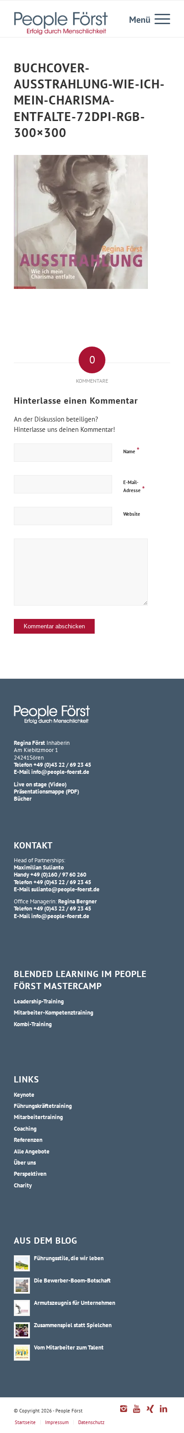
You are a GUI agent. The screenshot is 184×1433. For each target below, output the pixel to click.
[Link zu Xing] (150, 1413)
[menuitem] (158, 18)
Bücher (23, 798)
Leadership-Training (39, 1001)
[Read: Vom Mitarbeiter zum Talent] (22, 1353)
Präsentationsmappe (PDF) (46, 791)
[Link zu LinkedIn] (163, 1413)
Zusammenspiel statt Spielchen (73, 1325)
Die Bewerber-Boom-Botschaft (72, 1280)
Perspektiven (30, 1173)
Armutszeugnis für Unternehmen (74, 1302)
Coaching (25, 1128)
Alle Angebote (32, 1151)
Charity (23, 1185)
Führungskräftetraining (43, 1105)
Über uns (25, 1162)
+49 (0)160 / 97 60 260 (58, 874)
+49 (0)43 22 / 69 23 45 (62, 764)
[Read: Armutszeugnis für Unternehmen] (22, 1308)
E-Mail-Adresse (134, 486)
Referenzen (28, 1139)
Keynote (24, 1094)
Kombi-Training (33, 1024)
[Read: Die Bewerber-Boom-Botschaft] (22, 1286)
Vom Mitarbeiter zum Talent (69, 1347)
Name (131, 450)
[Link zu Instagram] (123, 1413)
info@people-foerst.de (60, 771)
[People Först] (61, 23)
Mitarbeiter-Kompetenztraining (53, 1012)
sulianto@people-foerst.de (65, 889)
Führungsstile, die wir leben (69, 1258)
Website (131, 514)
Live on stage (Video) (40, 784)
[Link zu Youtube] (136, 1413)
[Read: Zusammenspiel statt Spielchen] (22, 1330)
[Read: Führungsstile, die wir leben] (22, 1263)
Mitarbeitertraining (38, 1116)
